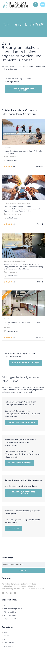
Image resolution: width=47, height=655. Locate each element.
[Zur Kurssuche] (35, 4)
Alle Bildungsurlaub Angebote (23, 89)
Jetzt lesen (13, 528)
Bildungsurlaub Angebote (25, 363)
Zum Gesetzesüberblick (19, 463)
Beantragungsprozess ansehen (23, 493)
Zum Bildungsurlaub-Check (22, 422)
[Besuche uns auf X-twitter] (11, 593)
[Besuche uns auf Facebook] (3, 593)
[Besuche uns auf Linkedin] (15, 593)
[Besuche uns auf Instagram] (7, 593)
